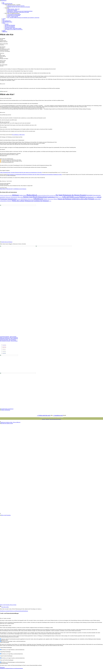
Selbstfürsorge (38, 199)
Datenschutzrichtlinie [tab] (4, 663)
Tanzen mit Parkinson (64, 199)
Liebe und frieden (68, 197)
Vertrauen (91, 199)
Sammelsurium (12, 199)
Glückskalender (14, 197)
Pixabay (95, 197)
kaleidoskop (51, 197)
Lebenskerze (60, 197)
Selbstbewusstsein (30, 199)
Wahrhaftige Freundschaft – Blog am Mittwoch (9, 338)
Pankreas (82, 197)
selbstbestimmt (24, 199)
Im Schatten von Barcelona (10, 27)
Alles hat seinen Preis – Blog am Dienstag (8, 339)
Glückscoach (7, 197)
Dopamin (83, 195)
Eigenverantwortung (97, 195)
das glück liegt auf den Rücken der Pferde (43, 195)
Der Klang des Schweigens (10, 25)
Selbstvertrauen (50, 199)
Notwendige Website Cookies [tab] (5, 625)
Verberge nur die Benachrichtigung (16, 611)
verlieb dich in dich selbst (80, 199)
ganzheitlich (2, 197)
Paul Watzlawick (89, 197)
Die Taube (59, 195)
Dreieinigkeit (89, 195)
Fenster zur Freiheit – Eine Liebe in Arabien (13, 28)
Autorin (24, 195)
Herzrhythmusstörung (40, 197)
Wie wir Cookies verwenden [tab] (5, 618)
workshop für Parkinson (41, 201)
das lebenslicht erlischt (52, 195)
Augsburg (21, 195)
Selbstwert (55, 199)
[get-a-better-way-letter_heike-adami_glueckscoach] (18, 373)
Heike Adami (20, 197)
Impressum (43, 419)
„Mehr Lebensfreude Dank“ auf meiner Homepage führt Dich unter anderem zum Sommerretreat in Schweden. (21, 172)
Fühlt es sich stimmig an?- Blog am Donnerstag (9, 337)
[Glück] (6, 408)
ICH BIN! (7, 24)
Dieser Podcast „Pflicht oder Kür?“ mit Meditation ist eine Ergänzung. (13, 188)
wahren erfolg (97, 199)
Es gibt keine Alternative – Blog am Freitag (8, 336)
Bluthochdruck (32, 195)
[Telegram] (5, 409)
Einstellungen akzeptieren (5, 611)
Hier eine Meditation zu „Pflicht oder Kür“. (18, 134)
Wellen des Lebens (18, 201)
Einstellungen (25, 611)
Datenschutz (47, 419)
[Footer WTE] (9, 355)
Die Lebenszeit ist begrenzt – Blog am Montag (9, 340)
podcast (99, 197)
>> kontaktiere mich (58, 415)
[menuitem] (52, 2)
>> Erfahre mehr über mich (43, 415)
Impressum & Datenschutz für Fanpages (55, 419)
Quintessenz (3, 199)
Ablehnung (15, 195)
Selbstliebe (45, 199)
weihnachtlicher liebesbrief (6, 200)
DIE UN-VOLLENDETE (10, 26)
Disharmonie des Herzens (71, 195)
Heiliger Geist (28, 197)
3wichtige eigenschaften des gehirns (6, 195)
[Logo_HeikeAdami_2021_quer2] (3, 0)
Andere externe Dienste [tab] (4, 642)
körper (56, 197)
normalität (76, 197)
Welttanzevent (29, 201)
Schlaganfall (18, 199)
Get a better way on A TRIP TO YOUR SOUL (14, 29)
